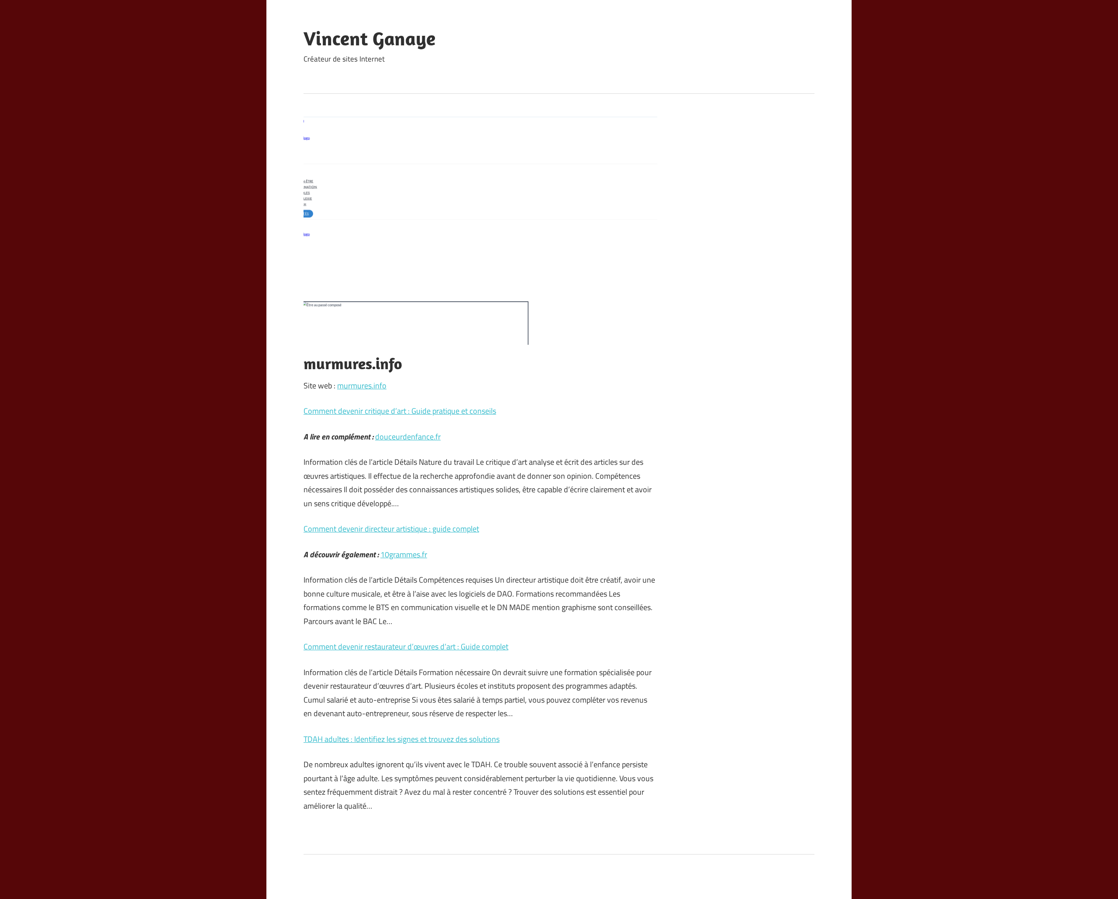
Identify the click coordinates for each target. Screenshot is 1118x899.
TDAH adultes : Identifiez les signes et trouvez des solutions (402, 739)
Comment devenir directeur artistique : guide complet (391, 529)
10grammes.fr (403, 554)
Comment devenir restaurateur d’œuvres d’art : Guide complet (406, 646)
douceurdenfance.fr (408, 437)
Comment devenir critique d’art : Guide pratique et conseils (400, 411)
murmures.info (361, 385)
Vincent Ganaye (369, 38)
